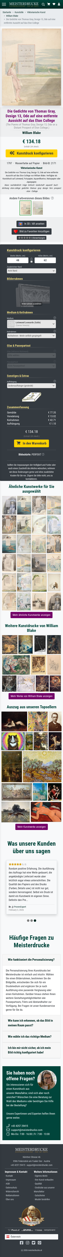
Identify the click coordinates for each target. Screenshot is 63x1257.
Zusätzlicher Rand (14, 267)
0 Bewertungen (38, 238)
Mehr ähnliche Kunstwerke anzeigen (31, 614)
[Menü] (4, 4)
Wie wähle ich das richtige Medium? (30, 1036)
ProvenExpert (20, 906)
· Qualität (38, 1183)
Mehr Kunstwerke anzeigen (31, 826)
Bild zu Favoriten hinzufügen (33, 231)
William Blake (12, 16)
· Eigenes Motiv (40, 1176)
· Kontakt (9, 1176)
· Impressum (10, 1179)
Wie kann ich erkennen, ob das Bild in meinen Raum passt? (30, 1023)
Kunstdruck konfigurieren (33, 153)
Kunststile (19, 12)
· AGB (7, 1183)
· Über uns (9, 1199)
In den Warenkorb (33, 443)
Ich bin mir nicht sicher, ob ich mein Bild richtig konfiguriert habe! (29, 1050)
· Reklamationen (12, 1195)
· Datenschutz (11, 1187)
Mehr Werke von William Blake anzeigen (31, 696)
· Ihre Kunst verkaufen (43, 1179)
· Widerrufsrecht (12, 1191)
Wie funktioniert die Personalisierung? (31, 959)
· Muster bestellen (42, 1199)
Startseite (7, 12)
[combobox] (31, 270)
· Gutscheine (39, 1195)
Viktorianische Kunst (36, 12)
